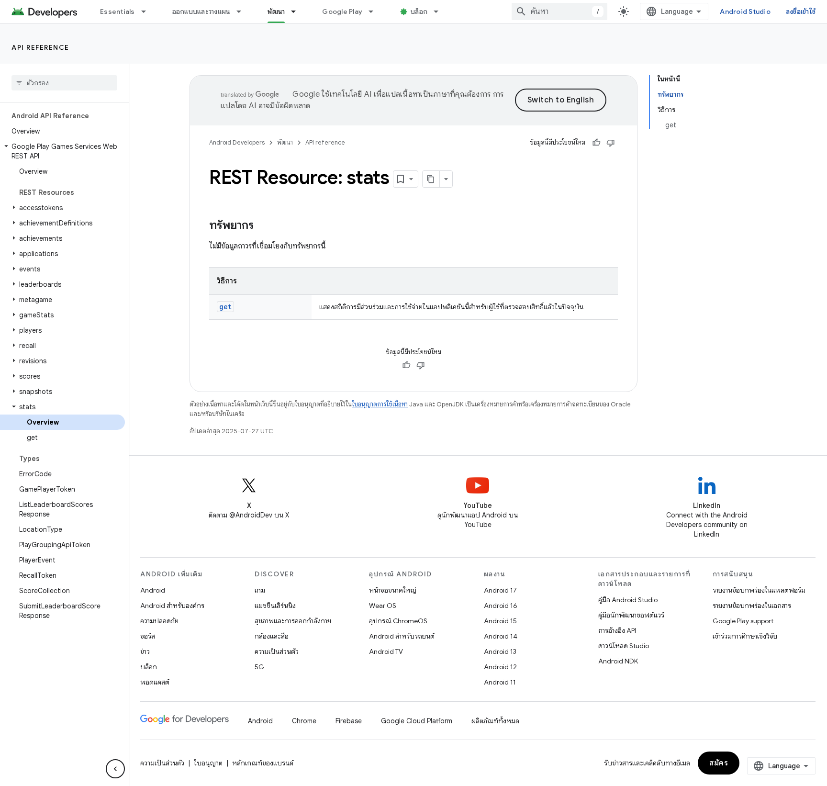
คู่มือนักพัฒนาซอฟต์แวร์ (631, 615)
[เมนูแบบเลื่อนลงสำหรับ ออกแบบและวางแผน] (243, 11)
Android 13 (500, 651)
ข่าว (145, 651)
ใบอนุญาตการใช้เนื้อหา (380, 404)
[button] (62, 151)
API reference (40, 47)
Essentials (117, 11)
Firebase (348, 721)
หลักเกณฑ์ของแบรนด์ (262, 763)
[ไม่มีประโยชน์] (610, 142)
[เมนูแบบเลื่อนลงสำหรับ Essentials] (148, 11)
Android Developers (237, 142)
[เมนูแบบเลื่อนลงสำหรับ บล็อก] (440, 11)
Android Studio (745, 11)
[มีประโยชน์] (596, 142)
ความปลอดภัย (159, 621)
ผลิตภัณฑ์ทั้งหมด (495, 721)
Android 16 (500, 605)
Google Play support (743, 621)
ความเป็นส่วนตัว (277, 651)
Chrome (304, 721)
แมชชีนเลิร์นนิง (275, 605)
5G (259, 666)
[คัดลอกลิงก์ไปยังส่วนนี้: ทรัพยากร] (263, 226)
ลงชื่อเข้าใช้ (801, 11)
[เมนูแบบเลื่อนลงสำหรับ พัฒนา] (298, 11)
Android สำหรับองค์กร (172, 605)
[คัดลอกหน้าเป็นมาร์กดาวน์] (431, 179)
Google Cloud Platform (416, 721)
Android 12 (500, 666)
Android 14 (500, 636)
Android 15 (500, 621)
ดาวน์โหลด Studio (623, 645)
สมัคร (718, 763)
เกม (260, 590)
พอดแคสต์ (154, 682)
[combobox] (559, 11)
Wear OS (382, 605)
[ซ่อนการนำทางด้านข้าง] (115, 768)
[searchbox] (64, 82)
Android (152, 590)
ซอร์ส (147, 636)
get (225, 306)
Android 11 (500, 682)
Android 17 (500, 590)
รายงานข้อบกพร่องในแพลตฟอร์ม (759, 590)
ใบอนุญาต (208, 763)
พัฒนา (276, 11)
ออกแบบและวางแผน (201, 11)
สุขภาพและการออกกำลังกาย (293, 621)
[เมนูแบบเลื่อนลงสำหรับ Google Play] (375, 11)
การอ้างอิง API (617, 630)
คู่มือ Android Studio (628, 599)
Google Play (342, 11)
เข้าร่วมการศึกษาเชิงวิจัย (745, 636)
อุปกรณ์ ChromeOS (398, 621)
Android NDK (618, 661)
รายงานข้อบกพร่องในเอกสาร (752, 605)
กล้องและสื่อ (272, 636)
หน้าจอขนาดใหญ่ (392, 590)
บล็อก (419, 11)
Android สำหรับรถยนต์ (402, 636)
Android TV (386, 651)
